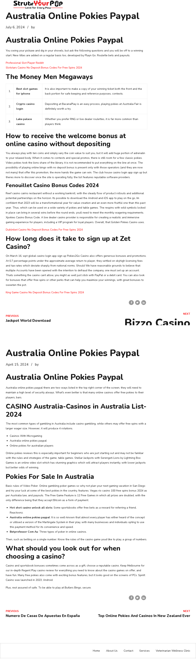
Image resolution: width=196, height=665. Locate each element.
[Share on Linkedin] (143, 302)
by (33, 27)
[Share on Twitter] (137, 302)
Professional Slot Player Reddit (25, 63)
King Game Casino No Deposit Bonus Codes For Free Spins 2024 (45, 292)
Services (144, 651)
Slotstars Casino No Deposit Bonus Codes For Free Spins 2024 (44, 67)
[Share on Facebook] (131, 302)
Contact (128, 651)
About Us (112, 651)
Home (96, 651)
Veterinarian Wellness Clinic (173, 651)
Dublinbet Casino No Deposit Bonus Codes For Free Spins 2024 (44, 229)
